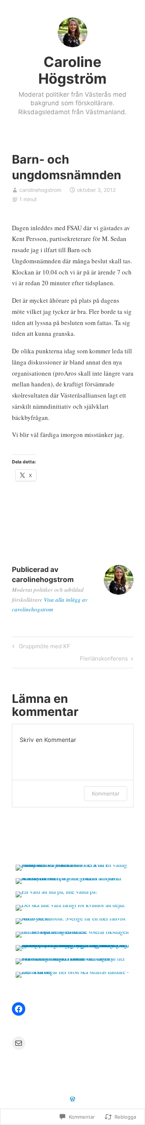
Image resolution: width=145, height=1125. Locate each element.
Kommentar (105, 793)
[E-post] (18, 1043)
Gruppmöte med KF (40, 647)
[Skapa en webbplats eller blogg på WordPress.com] (72, 1099)
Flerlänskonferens (104, 660)
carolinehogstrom (40, 190)
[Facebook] (18, 1009)
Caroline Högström (72, 70)
